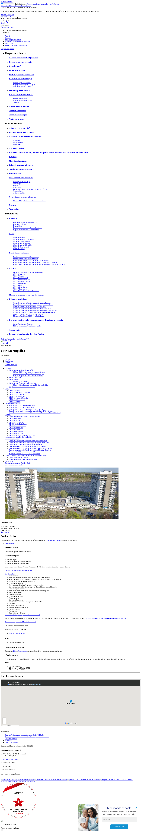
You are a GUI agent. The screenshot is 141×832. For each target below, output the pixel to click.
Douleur (16, 185)
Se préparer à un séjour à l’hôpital (24, 84)
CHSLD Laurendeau (20, 283)
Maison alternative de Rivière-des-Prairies (26, 295)
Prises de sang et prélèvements (21, 165)
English (3, 27)
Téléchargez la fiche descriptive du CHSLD (19, 570)
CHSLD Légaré (18, 285)
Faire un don (9, 43)
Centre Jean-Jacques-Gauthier (23, 324)
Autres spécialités (19, 193)
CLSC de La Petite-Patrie (21, 241)
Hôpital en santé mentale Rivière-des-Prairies (27, 228)
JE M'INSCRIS (119, 827)
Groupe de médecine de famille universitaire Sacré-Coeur (31, 308)
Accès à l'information (8, 781)
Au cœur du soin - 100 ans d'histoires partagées (28, 374)
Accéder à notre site (7, 15)
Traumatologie (18, 191)
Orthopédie (17, 187)
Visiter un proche (16, 119)
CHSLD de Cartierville (20, 278)
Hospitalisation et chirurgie (20, 79)
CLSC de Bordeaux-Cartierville (23, 239)
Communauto (22, 651)
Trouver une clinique (18, 115)
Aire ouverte (14, 330)
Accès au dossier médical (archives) (23, 58)
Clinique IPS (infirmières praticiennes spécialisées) (29, 201)
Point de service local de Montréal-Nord (26, 257)
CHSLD (12, 268)
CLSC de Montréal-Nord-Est (22, 245)
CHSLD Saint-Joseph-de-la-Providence (26, 291)
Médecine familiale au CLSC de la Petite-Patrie (28, 316)
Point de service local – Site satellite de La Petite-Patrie (31, 260)
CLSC (11, 234)
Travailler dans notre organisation (16, 45)
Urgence (12, 205)
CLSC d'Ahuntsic (19, 238)
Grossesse (16, 140)
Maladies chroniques (18, 161)
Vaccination (14, 209)
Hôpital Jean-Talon (19, 224)
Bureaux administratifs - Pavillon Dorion (26, 334)
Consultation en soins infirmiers (22, 197)
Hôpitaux (13, 218)
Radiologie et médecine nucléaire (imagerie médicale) (30, 189)
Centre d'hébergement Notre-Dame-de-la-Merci (28, 272)
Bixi (14, 651)
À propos (8, 38)
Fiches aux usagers (17, 70)
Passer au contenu (6, 2)
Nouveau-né (17, 144)
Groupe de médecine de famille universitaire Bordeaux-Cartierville (34, 310)
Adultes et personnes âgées (20, 128)
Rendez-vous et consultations (21, 95)
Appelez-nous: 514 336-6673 (10, 759)
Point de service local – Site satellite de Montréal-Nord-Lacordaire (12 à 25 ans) (39, 264)
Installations (9, 361)
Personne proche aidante (19, 90)
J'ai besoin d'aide (16, 148)
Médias (25, 781)
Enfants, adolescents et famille (21, 132)
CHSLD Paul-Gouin (20, 287)
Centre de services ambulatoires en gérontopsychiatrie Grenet (33, 305)
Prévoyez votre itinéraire (17, 633)
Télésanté (16, 102)
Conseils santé (15, 66)
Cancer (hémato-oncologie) (22, 182)
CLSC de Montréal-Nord (21, 243)
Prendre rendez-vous (20, 99)
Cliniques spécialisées (18, 299)
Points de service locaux (19, 253)
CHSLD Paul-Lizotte (20, 289)
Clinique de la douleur (20, 381)
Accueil (7, 36)
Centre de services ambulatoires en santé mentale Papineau (32, 303)
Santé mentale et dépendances (21, 169)
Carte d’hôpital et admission (22, 83)
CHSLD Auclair (18, 276)
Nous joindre (10, 27)
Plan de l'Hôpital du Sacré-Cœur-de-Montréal (28, 376)
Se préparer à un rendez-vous (22, 100)
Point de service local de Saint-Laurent (25, 259)
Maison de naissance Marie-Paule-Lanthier (27, 326)
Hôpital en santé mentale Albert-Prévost (26, 230)
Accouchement (18, 142)
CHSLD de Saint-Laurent (21, 281)
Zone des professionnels (13, 40)
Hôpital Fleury (18, 226)
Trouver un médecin (17, 111)
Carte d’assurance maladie (20, 62)
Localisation (5, 532)
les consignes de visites (53, 540)
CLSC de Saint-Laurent (21, 247)
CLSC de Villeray (19, 249)
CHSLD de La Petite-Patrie (22, 280)
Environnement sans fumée (14, 465)
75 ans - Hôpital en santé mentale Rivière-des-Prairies (30, 385)
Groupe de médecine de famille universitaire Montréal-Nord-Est (34, 312)
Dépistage (13, 157)
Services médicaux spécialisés (21, 178)
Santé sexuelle (15, 173)
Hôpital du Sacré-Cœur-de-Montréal (25, 222)
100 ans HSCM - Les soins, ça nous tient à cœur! (29, 372)
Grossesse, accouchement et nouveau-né (25, 136)
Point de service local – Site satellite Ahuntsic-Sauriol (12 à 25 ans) (35, 262)
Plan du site (31, 781)
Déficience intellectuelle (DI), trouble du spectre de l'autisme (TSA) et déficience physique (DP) (48, 152)
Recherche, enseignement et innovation (17, 41)
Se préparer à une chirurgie (22, 86)
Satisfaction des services (19, 106)
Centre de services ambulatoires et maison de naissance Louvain (36, 320)
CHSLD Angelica (19, 274)
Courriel (106, 820)
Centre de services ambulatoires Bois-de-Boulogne (29, 307)
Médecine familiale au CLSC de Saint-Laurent (28, 314)
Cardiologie (17, 184)
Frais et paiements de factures (21, 75)
